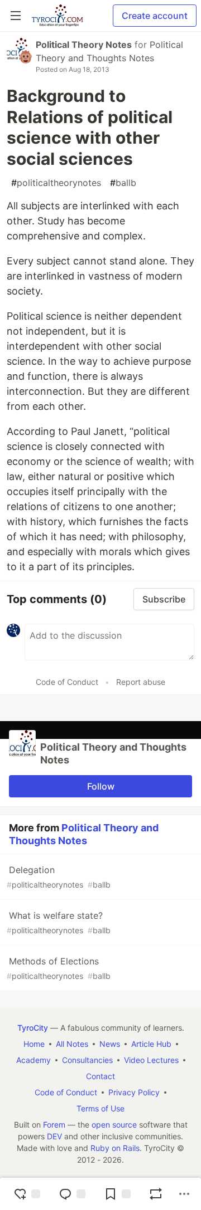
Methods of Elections (59, 968)
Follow (100, 786)
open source (114, 1124)
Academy (33, 1060)
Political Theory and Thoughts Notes (84, 834)
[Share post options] (184, 1194)
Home (34, 1044)
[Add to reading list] (117, 1194)
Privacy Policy (134, 1092)
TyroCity (32, 1027)
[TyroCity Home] (57, 15)
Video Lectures (151, 1060)
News (109, 1044)
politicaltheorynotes (56, 182)
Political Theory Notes (84, 44)
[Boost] (155, 1194)
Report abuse (140, 682)
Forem (54, 1124)
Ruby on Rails (115, 1148)
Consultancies (87, 1060)
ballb (123, 182)
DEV (54, 1136)
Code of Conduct (67, 682)
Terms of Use (100, 1108)
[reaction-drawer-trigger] (27, 1194)
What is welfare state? (59, 922)
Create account (155, 15)
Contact (100, 1076)
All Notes (72, 1044)
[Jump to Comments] (72, 1194)
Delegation (59, 876)
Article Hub (151, 1044)
